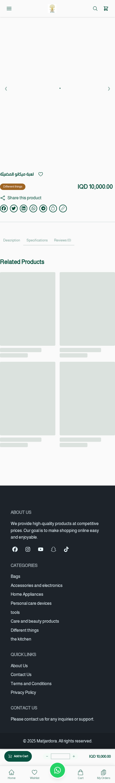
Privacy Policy (23, 692)
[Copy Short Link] (63, 208)
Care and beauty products (35, 621)
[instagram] (28, 549)
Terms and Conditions (31, 683)
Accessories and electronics (37, 585)
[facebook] (15, 549)
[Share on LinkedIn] (24, 208)
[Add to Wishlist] (40, 174)
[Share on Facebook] (4, 208)
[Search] (95, 8)
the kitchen (21, 639)
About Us (19, 665)
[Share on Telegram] (43, 208)
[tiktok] (66, 549)
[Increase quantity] (74, 756)
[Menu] (9, 8)
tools (15, 612)
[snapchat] (53, 549)
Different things (12, 186)
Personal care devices (31, 603)
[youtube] (40, 549)
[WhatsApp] (57, 770)
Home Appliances (27, 594)
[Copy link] (53, 208)
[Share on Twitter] (14, 208)
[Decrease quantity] (47, 756)
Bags (15, 576)
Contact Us (21, 674)
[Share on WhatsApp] (33, 208)
